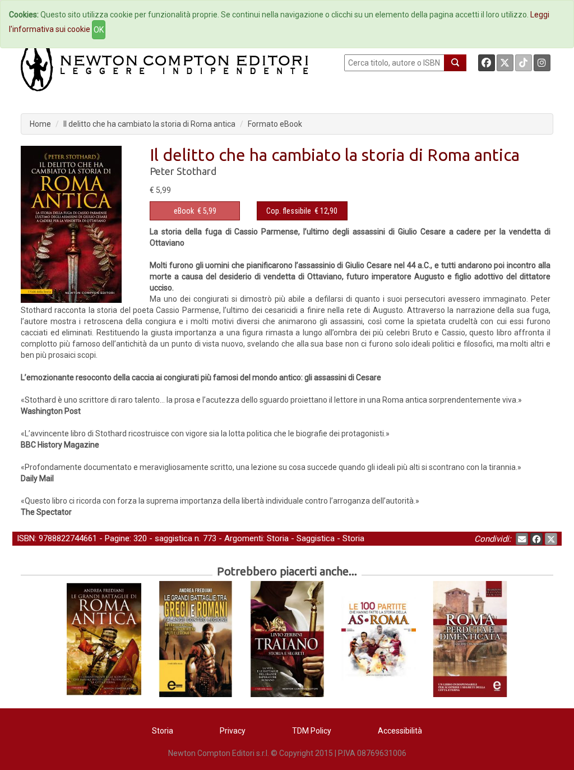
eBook (184, 210)
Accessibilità (400, 730)
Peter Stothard (183, 171)
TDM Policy (311, 730)
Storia (278, 538)
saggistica (173, 538)
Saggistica (316, 538)
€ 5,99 (195, 210)
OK (99, 29)
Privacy (233, 730)
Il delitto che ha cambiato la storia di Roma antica (149, 123)
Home (40, 123)
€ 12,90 (301, 210)
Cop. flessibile (288, 210)
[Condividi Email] (522, 539)
